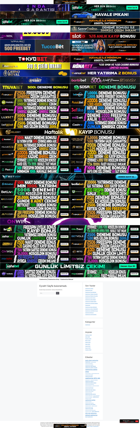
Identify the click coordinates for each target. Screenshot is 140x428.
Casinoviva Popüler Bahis (90, 301)
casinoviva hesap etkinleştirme (89, 384)
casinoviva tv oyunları (88, 398)
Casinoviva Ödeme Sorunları (91, 296)
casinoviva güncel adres (90, 382)
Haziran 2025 (88, 338)
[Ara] (57, 293)
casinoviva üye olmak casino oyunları (90, 410)
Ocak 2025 (87, 344)
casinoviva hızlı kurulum (95, 385)
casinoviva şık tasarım (88, 411)
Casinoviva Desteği (88, 373)
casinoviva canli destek (90, 366)
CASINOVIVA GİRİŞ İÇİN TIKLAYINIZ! (70, 54)
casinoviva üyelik (89, 408)
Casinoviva (87, 305)
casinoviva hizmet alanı (88, 385)
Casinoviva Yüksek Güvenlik (91, 294)
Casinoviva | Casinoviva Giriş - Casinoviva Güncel (56, 279)
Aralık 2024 (87, 346)
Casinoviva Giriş (88, 290)
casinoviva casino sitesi (91, 370)
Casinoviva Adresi (89, 288)
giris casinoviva (95, 411)
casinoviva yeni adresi (90, 404)
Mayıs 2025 (87, 340)
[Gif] (70, 132)
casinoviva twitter (90, 400)
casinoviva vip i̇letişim (88, 401)
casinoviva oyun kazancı (88, 392)
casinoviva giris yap (92, 378)
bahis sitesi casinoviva (91, 360)
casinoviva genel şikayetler (89, 374)
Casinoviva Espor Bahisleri (91, 307)
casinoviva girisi (89, 376)
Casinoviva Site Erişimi (96, 395)
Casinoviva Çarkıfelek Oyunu (91, 310)
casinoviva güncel (89, 381)
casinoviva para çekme (90, 394)
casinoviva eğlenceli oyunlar (95, 373)
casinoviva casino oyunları (91, 367)
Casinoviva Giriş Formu (90, 297)
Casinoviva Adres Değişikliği (91, 309)
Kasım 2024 (88, 348)
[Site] (35, 94)
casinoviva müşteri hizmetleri (89, 391)
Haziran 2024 (88, 349)
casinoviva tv (96, 396)
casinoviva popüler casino (89, 395)
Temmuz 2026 (88, 335)
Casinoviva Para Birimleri (90, 292)
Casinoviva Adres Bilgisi (90, 299)
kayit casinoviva (89, 416)
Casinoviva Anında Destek (89, 363)
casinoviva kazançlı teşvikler (89, 388)
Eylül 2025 (87, 336)
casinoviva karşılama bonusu (89, 387)
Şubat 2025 (87, 342)
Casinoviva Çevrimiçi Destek (91, 303)
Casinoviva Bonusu (89, 312)
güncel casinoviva (91, 415)
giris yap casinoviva (91, 413)
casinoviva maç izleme (90, 389)
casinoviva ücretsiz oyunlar (89, 407)
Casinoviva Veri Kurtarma (90, 314)
